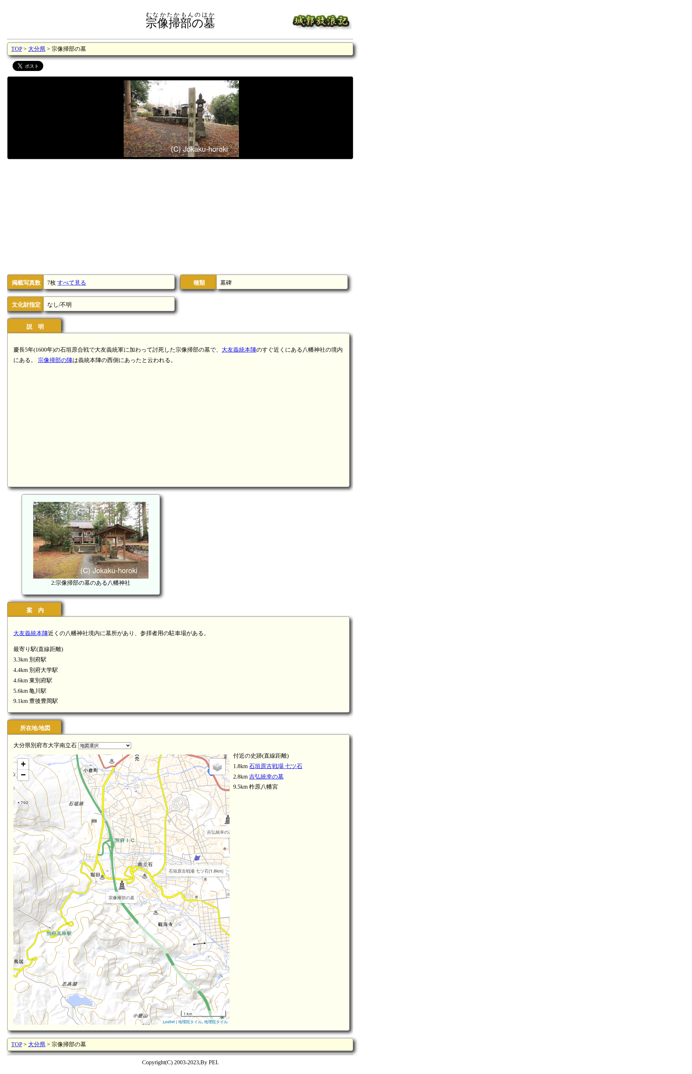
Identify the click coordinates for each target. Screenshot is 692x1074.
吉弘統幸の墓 (266, 777)
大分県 (36, 49)
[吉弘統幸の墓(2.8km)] (227, 819)
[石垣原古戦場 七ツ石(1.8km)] (196, 858)
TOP (16, 49)
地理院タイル (190, 1021)
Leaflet (169, 1021)
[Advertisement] (179, 216)
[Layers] (217, 767)
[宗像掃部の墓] (121, 885)
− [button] (23, 774)
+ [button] (23, 763)
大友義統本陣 (239, 350)
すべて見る (71, 283)
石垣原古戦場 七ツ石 (275, 766)
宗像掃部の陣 (55, 360)
